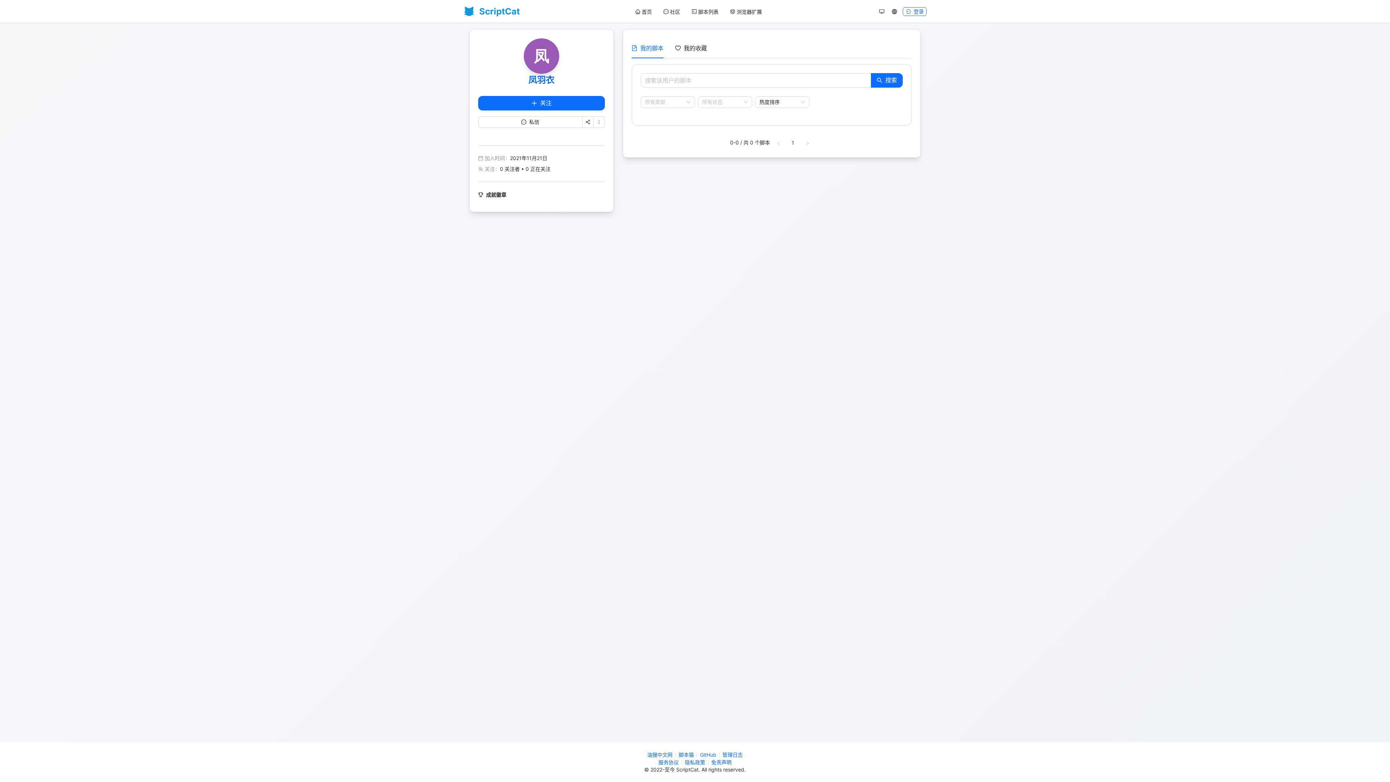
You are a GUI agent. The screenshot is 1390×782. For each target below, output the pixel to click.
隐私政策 (695, 762)
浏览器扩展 (749, 12)
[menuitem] (643, 12)
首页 (647, 12)
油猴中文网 (660, 755)
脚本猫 (686, 755)
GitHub (708, 755)
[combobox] (664, 102)
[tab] (648, 48)
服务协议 (668, 762)
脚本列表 (708, 12)
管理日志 (733, 755)
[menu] (698, 11)
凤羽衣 (541, 80)
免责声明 (721, 762)
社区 (675, 12)
